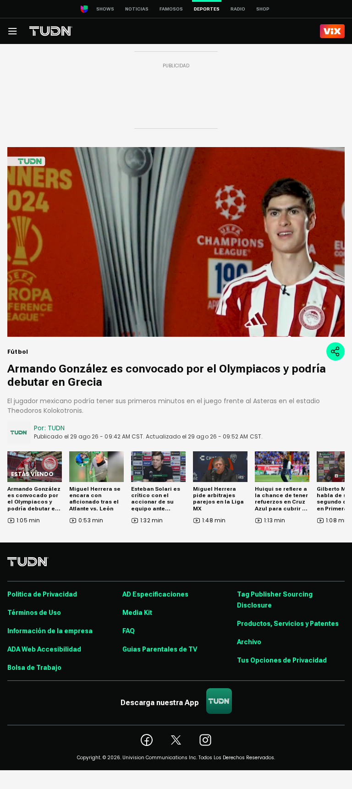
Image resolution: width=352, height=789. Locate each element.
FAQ (128, 631)
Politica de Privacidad (42, 594)
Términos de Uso (34, 612)
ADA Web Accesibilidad (44, 649)
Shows (105, 8)
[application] (176, 242)
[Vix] (332, 31)
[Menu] (12, 31)
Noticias (136, 8)
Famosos (171, 8)
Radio (238, 8)
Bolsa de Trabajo (34, 667)
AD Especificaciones (155, 594)
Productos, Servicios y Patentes (288, 623)
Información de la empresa (50, 631)
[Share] (335, 351)
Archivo (249, 642)
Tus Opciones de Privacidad (282, 660)
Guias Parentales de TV (159, 649)
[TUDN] (50, 31)
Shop (263, 8)
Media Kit (137, 612)
